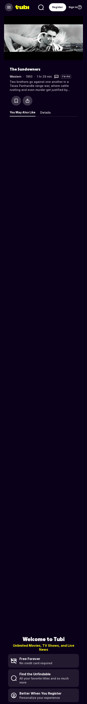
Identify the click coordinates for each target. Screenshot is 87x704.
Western (15, 76)
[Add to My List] (16, 101)
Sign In (73, 7)
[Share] (27, 101)
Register (57, 7)
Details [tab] (45, 112)
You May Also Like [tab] (22, 112)
